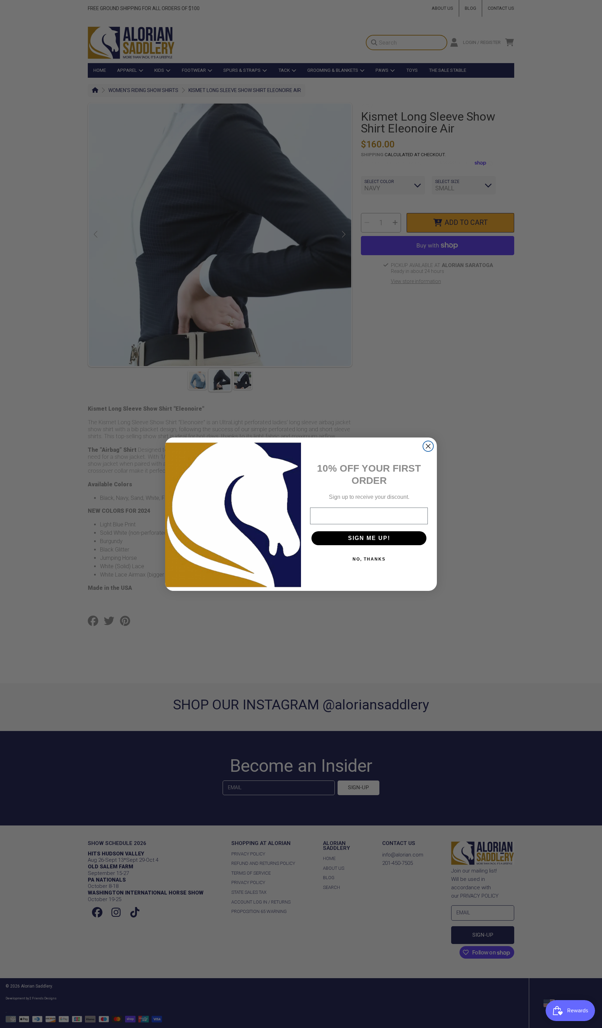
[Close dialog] (428, 446)
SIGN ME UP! (369, 538)
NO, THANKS (369, 559)
